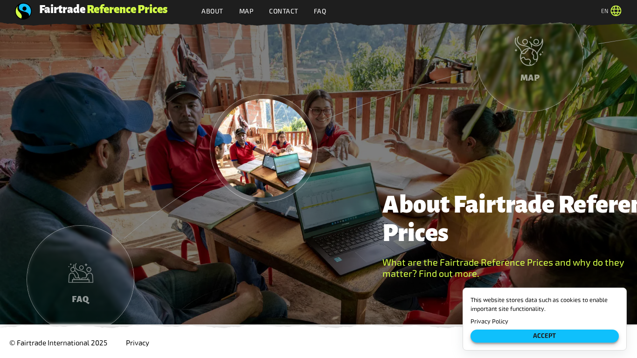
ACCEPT (544, 336)
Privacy (137, 343)
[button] (263, 148)
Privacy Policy (489, 321)
